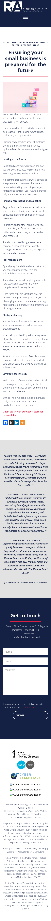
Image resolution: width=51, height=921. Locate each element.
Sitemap (42, 848)
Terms (5, 848)
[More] (22, 422)
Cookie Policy (31, 848)
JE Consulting (38, 852)
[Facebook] (5, 422)
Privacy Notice (31, 707)
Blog (6, 42)
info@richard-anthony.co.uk (27, 637)
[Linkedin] (16, 422)
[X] (11, 422)
